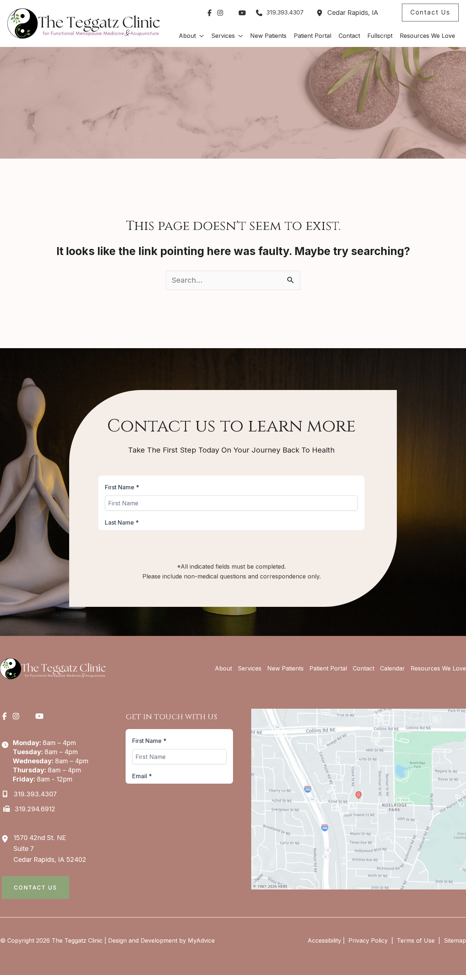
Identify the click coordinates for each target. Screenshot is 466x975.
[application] (200, 35)
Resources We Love (438, 668)
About (223, 668)
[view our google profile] (231, 12)
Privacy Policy (368, 940)
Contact (363, 668)
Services (249, 668)
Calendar (392, 668)
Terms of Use (416, 940)
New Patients (285, 668)
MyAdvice (201, 940)
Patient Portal (328, 668)
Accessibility (324, 940)
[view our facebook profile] (209, 12)
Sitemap (454, 940)
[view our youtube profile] (242, 12)
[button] (430, 12)
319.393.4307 (285, 12)
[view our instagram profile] (220, 12)
